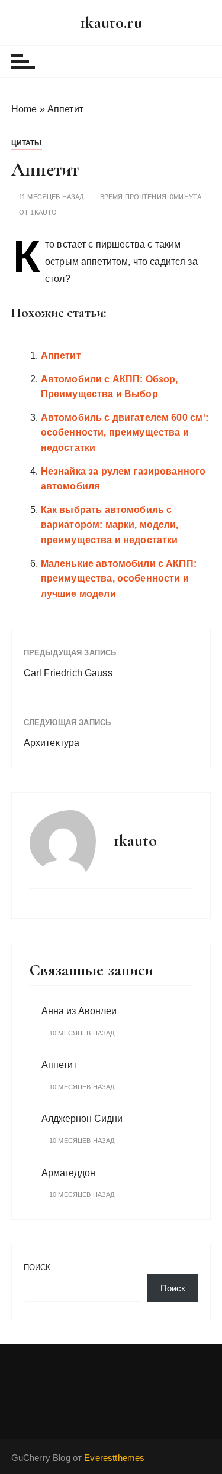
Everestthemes (114, 1458)
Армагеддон (68, 1173)
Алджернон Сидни (82, 1118)
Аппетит (61, 355)
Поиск (37, 1267)
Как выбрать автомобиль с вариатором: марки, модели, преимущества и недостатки (110, 525)
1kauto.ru (110, 22)
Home (24, 109)
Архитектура (52, 743)
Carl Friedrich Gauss (68, 673)
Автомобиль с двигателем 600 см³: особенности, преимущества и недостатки (125, 433)
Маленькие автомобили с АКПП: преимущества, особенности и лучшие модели (119, 579)
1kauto (43, 212)
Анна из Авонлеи (79, 1011)
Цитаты (26, 143)
